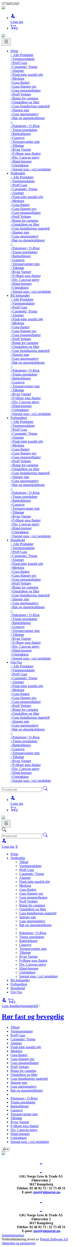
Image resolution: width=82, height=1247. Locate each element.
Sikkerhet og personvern (18, 1243)
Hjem (14, 51)
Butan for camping (32, 905)
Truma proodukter (31, 937)
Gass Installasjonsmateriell (20, 1006)
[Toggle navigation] (6, 42)
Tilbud (23, 862)
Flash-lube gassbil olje (34, 881)
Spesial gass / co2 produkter (38, 976)
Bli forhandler (20, 295)
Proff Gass (26, 870)
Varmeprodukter (30, 866)
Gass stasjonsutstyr (32, 921)
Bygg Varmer (28, 956)
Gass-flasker (27, 889)
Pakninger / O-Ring (32, 933)
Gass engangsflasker (33, 897)
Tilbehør (25, 952)
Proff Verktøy (28, 901)
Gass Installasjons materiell (37, 913)
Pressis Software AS (54, 1239)
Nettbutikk (17, 173)
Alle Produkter (21, 55)
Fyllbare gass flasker (33, 960)
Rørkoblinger (28, 941)
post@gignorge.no (46, 1192)
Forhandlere (18, 418)
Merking (25, 885)
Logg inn (16, 22)
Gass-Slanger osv (31, 893)
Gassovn (25, 945)
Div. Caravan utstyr (32, 964)
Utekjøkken (27, 972)
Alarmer (25, 878)
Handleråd (17, 540)
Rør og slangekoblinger (35, 925)
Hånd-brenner (28, 968)
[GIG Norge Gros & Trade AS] (3, 8)
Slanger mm (27, 917)
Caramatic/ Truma (31, 874)
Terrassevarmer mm (32, 949)
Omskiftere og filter (32, 909)
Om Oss (16, 662)
